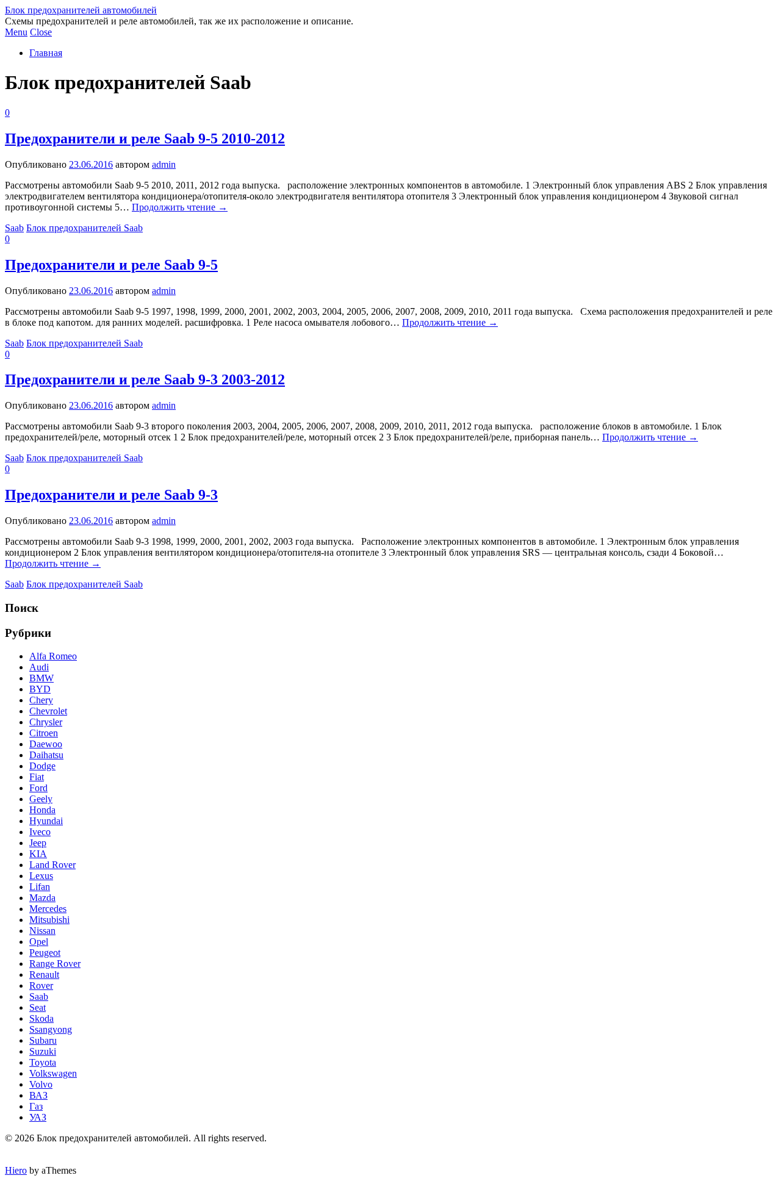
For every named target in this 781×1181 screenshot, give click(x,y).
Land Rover (52, 865)
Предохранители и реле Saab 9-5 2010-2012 (145, 138)
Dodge (42, 766)
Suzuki (42, 1051)
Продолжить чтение (180, 207)
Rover (41, 985)
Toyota (42, 1062)
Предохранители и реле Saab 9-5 (111, 265)
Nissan (42, 930)
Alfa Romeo (53, 656)
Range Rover (55, 963)
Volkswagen (53, 1073)
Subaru (43, 1040)
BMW (41, 678)
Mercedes (48, 908)
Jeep (37, 843)
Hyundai (46, 821)
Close (41, 32)
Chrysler (45, 722)
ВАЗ (38, 1095)
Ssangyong (50, 1029)
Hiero (16, 1170)
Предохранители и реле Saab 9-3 (111, 495)
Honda (42, 810)
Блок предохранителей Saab (84, 228)
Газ (36, 1106)
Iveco (40, 832)
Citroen (43, 733)
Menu (16, 32)
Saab (14, 228)
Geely (40, 799)
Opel (38, 941)
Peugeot (44, 952)
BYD (40, 689)
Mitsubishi (49, 919)
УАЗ (37, 1117)
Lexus (41, 875)
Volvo (40, 1084)
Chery (41, 700)
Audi (39, 667)
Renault (44, 974)
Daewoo (45, 744)
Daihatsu (46, 755)
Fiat (36, 777)
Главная (45, 53)
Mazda (42, 897)
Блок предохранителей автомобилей (81, 10)
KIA (38, 854)
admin (164, 164)
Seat (37, 1007)
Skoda (41, 1018)
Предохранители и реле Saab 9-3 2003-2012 (145, 379)
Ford (38, 788)
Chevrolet (48, 711)
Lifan (39, 886)
